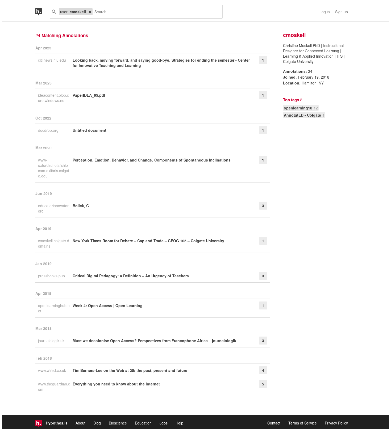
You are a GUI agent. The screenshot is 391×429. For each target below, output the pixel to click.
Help (179, 423)
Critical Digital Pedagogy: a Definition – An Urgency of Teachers (131, 275)
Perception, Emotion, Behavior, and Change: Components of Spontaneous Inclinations (152, 160)
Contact (273, 423)
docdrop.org (49, 130)
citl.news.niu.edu (52, 60)
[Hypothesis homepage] (42, 12)
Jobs (164, 423)
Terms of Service (302, 423)
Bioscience (118, 423)
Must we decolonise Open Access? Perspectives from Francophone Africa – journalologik (154, 340)
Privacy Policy (336, 423)
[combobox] (155, 12)
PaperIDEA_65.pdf (89, 95)
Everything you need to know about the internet (116, 383)
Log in (324, 11)
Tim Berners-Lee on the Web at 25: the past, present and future (130, 370)
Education (143, 423)
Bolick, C (81, 205)
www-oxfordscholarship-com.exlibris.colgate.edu (53, 168)
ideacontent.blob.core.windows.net (53, 97)
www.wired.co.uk (52, 370)
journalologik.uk (51, 340)
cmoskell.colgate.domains (53, 243)
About (80, 423)
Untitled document (89, 130)
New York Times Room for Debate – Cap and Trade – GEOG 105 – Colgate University (148, 240)
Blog (97, 423)
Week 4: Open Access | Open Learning (108, 305)
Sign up (341, 11)
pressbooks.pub (52, 275)
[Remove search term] (90, 11)
